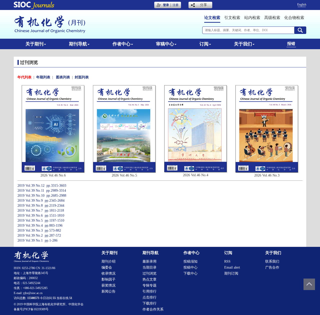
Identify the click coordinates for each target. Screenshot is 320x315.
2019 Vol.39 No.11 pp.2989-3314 (42, 190)
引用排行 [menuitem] (149, 291)
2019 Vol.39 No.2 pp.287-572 (39, 235)
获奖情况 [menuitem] (109, 285)
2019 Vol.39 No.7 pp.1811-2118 (41, 210)
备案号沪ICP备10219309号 (31, 309)
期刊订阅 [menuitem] (231, 273)
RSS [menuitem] (227, 261)
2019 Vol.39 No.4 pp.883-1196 (40, 225)
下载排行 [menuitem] (149, 303)
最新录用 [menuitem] (149, 261)
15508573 (33, 298)
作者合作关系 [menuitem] (153, 309)
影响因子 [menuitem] (109, 279)
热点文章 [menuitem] (149, 279)
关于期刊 (35, 43)
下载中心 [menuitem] (191, 273)
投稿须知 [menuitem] (191, 261)
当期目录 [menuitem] (149, 267)
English (301, 4)
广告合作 (272, 267)
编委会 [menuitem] (107, 267)
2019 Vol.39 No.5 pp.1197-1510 (41, 220)
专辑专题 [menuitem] (149, 285)
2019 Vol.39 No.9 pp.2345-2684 (41, 200)
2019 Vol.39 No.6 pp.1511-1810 (41, 215)
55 (54, 298)
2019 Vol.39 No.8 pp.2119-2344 (41, 205)
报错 (291, 43)
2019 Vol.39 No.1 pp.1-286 (38, 240)
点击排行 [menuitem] (149, 297)
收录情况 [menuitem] (109, 273)
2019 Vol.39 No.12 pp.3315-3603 (42, 185)
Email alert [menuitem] (232, 267)
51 (70, 298)
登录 (166, 5)
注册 (175, 5)
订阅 (204, 43)
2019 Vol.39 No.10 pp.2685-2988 (42, 195)
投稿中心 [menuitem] (191, 267)
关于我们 (243, 43)
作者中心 (121, 43)
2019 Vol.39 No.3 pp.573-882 (39, 230)
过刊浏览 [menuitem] (149, 273)
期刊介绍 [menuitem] (109, 261)
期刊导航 (78, 43)
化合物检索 (294, 17)
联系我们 (272, 261)
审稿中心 (165, 43)
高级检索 (272, 17)
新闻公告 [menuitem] (109, 291)
